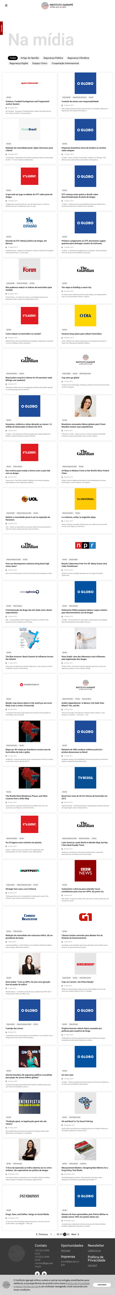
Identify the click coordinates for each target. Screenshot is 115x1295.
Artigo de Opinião (66, 97)
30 (58, 1234)
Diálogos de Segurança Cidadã (69, 466)
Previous (43, 1234)
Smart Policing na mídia (85, 373)
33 (68, 1234)
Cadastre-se (94, 1250)
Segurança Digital (73, 559)
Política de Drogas (17, 466)
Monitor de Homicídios (22, 283)
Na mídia (9, 97)
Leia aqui (92, 1265)
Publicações (83, 1163)
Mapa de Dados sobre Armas (79, 97)
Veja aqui (65, 1250)
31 (61, 1234)
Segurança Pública (86, 698)
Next (73, 1234)
